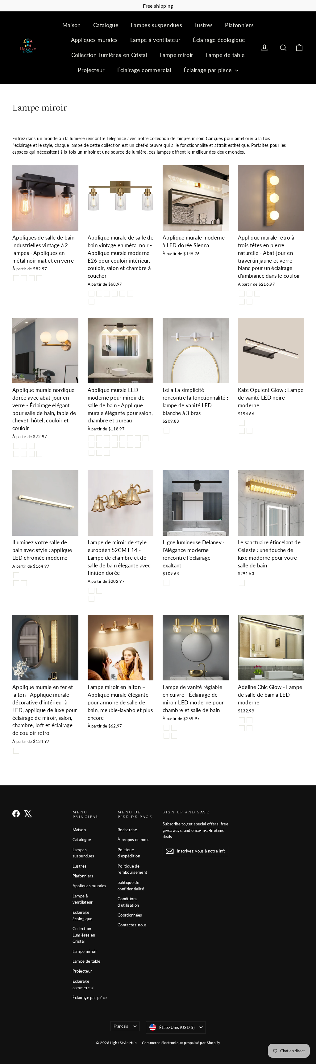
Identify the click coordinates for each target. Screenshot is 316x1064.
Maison (71, 25)
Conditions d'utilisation (128, 902)
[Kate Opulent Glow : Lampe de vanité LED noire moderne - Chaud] (241, 430)
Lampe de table (225, 54)
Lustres (203, 25)
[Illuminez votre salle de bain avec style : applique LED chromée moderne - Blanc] (16, 583)
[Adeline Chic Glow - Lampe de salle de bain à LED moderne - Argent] (249, 720)
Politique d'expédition (129, 853)
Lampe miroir (176, 54)
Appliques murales (94, 39)
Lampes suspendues (156, 25)
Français (121, 1026)
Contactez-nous (132, 924)
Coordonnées (130, 915)
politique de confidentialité (131, 885)
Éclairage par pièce (209, 69)
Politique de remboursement (133, 869)
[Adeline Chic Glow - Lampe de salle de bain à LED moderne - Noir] (241, 720)
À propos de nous (134, 839)
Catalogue (105, 25)
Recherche (127, 829)
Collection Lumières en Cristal (109, 54)
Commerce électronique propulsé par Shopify (181, 1042)
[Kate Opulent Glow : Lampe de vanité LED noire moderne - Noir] (241, 422)
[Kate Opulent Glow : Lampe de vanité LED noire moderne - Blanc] (249, 430)
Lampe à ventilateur (155, 39)
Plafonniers (239, 25)
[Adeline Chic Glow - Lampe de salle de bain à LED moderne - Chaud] (241, 728)
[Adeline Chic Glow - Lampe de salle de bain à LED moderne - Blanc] (249, 728)
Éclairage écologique (219, 39)
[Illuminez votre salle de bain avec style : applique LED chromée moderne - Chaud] (24, 583)
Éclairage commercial (144, 69)
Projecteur (91, 69)
